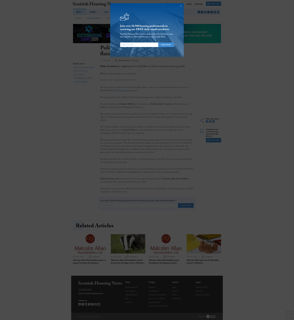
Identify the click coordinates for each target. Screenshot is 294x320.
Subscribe (166, 45)
